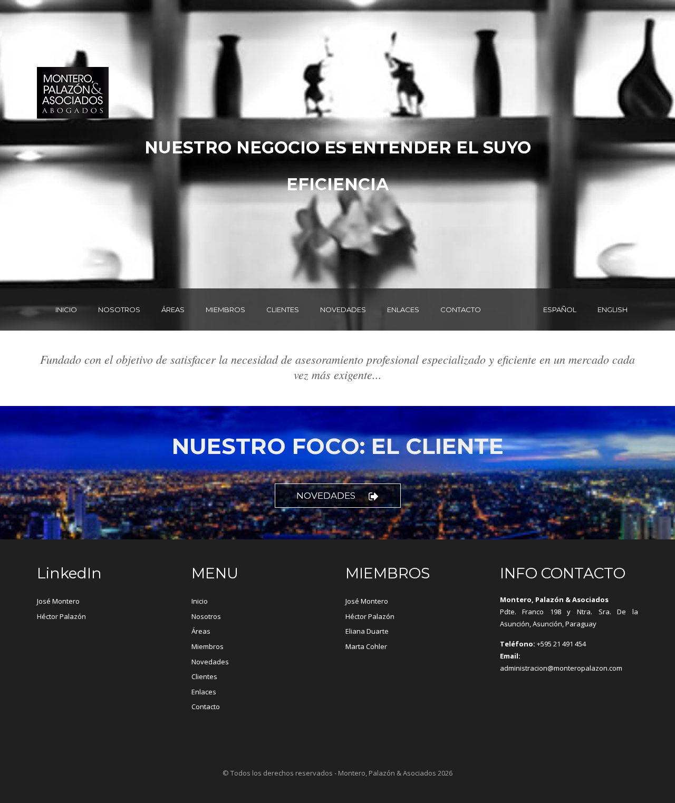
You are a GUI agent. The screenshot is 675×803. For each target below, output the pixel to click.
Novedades (325, 495)
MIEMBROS (225, 309)
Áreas (200, 631)
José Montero (58, 601)
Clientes (204, 676)
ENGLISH (612, 309)
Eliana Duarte (367, 631)
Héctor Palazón (61, 616)
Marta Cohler (366, 646)
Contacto (205, 706)
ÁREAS (173, 309)
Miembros (207, 646)
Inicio (199, 601)
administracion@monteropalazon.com (561, 668)
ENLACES (403, 309)
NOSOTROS (119, 309)
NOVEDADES (343, 309)
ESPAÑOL (559, 309)
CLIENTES (282, 309)
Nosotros (206, 616)
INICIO (66, 309)
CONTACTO (460, 309)
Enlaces (203, 691)
